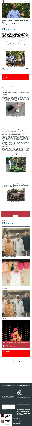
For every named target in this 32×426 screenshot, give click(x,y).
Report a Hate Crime (19, 390)
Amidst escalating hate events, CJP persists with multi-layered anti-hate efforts (8, 416)
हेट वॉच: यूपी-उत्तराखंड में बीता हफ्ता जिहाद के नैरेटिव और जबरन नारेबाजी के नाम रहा (23, 410)
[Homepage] (19, 418)
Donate (18, 387)
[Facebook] (13, 418)
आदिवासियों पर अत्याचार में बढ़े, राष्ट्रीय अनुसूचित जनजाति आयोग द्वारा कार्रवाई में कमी (8, 421)
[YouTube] (16, 418)
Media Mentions (18, 400)
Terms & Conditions (19, 392)
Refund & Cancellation (19, 394)
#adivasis (5, 220)
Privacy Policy (18, 393)
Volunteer (18, 388)
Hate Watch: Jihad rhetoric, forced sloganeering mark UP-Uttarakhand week (23, 412)
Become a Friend (19, 391)
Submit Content (18, 389)
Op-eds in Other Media (19, 401)
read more (12, 397)
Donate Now (15, 216)
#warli (6, 220)
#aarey (2, 220)
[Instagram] (17, 418)
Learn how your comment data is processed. (18, 380)
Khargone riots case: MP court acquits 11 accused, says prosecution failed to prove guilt (23, 414)
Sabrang (2, 412)
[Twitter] (14, 418)
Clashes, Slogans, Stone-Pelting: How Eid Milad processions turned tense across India (23, 406)
